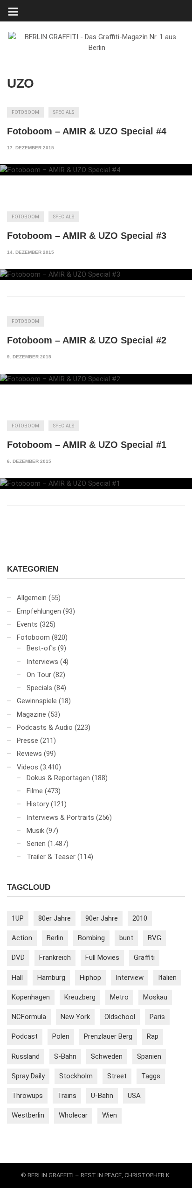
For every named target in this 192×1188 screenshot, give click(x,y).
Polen (60, 1036)
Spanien (149, 1056)
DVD (18, 957)
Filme (35, 791)
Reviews (29, 753)
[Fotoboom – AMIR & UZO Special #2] (96, 379)
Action (22, 938)
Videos (27, 767)
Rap (152, 1036)
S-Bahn (65, 1056)
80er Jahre (54, 918)
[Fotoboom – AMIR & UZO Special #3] (96, 274)
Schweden (107, 1056)
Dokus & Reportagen (58, 778)
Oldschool (119, 1017)
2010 (139, 918)
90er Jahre (101, 918)
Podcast (25, 1036)
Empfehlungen (39, 611)
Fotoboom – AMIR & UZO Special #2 (86, 340)
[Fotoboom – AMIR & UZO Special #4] (96, 169)
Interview (130, 977)
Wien (109, 1115)
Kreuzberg (80, 997)
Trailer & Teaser (51, 857)
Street (117, 1076)
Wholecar (73, 1115)
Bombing (91, 938)
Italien (167, 977)
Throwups (27, 1095)
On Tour (39, 675)
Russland (26, 1056)
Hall (17, 977)
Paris (157, 1017)
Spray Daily (28, 1076)
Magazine (31, 714)
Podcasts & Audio (45, 727)
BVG (154, 938)
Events (27, 624)
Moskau (155, 997)
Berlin (55, 938)
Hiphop (90, 977)
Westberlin (28, 1115)
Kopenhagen (31, 997)
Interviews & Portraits (60, 817)
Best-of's (41, 648)
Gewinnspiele (37, 701)
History (38, 804)
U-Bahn (102, 1095)
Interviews (42, 661)
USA (134, 1095)
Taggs (150, 1076)
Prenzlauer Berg (108, 1036)
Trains (66, 1095)
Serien (36, 843)
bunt (126, 938)
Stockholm (76, 1076)
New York (75, 1017)
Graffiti (144, 957)
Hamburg (51, 977)
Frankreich (55, 957)
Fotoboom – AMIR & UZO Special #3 (86, 236)
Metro (119, 997)
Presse (27, 740)
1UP (18, 918)
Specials (63, 112)
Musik (35, 830)
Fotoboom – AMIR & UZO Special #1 (86, 445)
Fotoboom (25, 112)
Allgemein (32, 598)
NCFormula (29, 1017)
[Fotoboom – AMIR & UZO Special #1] (96, 483)
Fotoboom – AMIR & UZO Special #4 (86, 131)
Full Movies (102, 957)
